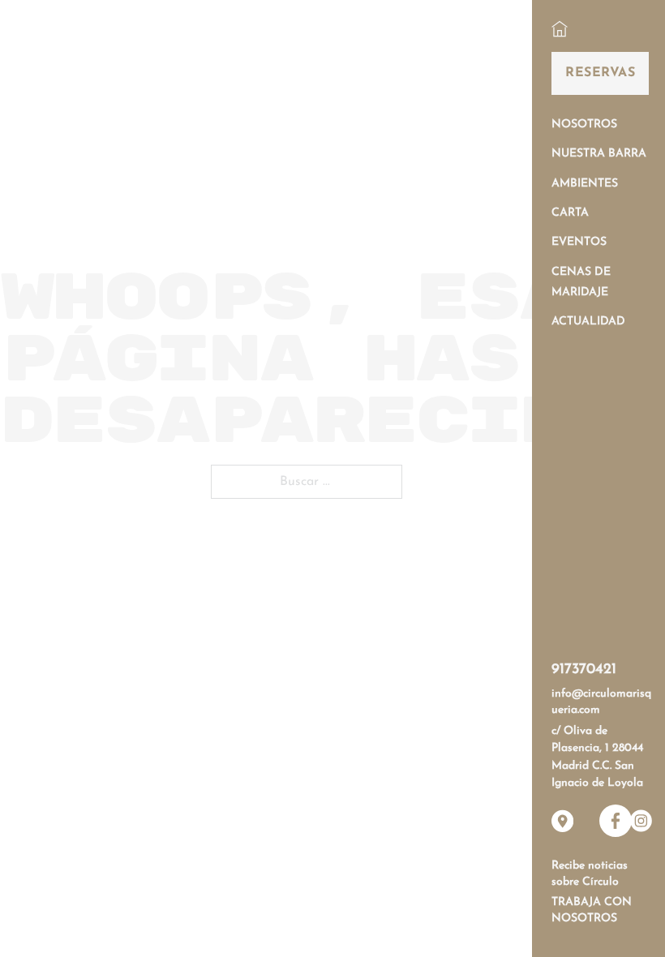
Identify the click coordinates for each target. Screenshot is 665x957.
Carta (570, 213)
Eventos (579, 242)
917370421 (583, 670)
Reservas (600, 73)
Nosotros (584, 124)
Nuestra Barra (598, 154)
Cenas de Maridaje (581, 282)
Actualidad (588, 321)
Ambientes (584, 184)
